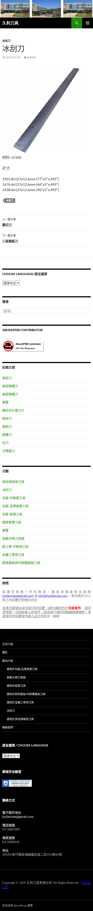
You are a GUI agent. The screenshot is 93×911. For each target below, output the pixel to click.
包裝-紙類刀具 (12, 514)
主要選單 (87, 23)
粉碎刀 (7, 418)
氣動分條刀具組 (13, 538)
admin (31, 57)
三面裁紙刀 (10, 238)
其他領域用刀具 (13, 482)
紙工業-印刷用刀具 (15, 546)
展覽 (5, 402)
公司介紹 (7, 644)
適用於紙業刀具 (16, 685)
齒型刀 (7, 378)
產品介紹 (7, 660)
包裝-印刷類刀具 (14, 498)
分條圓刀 (8, 451)
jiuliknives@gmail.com (18, 816)
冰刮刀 (6, 41)
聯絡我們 (7, 727)
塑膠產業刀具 (11, 522)
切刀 (5, 443)
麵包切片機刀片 (13, 410)
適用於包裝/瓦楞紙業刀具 (22, 669)
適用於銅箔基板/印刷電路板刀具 (26, 694)
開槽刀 (7, 434)
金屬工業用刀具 (13, 554)
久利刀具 (10, 22)
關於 (5, 652)
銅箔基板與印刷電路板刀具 (21, 563)
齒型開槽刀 (10, 386)
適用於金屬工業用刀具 (20, 702)
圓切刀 (9, 222)
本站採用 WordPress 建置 (17, 905)
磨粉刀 (7, 426)
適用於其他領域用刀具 (20, 719)
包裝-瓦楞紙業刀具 (15, 506)
